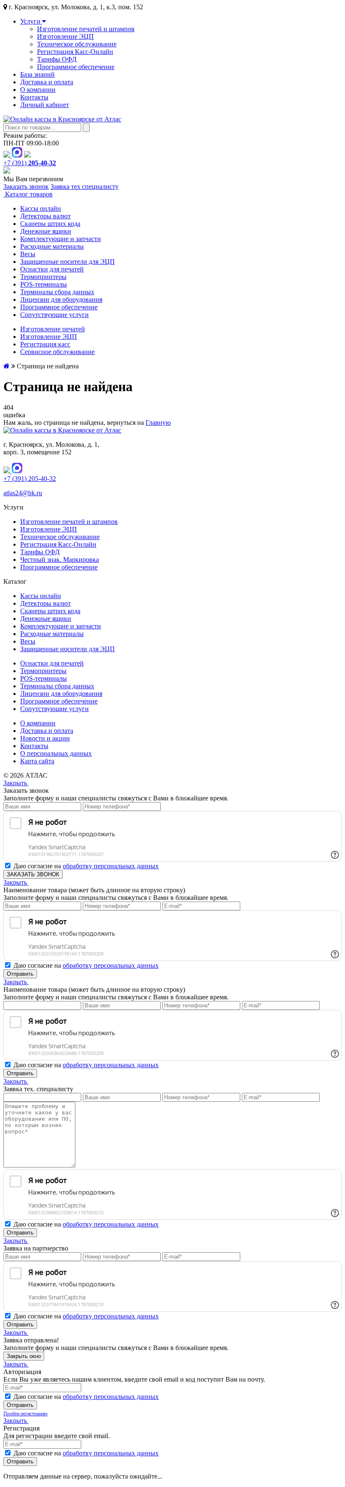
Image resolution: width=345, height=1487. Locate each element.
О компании (38, 89)
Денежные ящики (45, 231)
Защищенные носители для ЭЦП (67, 261)
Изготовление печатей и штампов (86, 28)
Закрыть (16, 782)
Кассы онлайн (40, 208)
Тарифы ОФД (57, 59)
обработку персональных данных (111, 866)
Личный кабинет (44, 104)
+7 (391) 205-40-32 (29, 478)
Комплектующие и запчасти (60, 238)
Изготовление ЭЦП (65, 36)
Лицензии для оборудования (61, 299)
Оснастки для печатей (52, 269)
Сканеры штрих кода (50, 223)
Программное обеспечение (75, 66)
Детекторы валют (45, 216)
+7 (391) (29, 162)
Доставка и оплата (46, 82)
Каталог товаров (28, 194)
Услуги (31, 21)
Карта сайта (37, 761)
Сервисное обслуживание (57, 351)
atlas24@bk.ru (22, 493)
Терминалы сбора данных (57, 291)
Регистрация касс (45, 344)
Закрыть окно (24, 1356)
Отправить (20, 974)
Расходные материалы (52, 246)
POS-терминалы (43, 284)
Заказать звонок (26, 186)
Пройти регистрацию (25, 1414)
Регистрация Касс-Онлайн (75, 51)
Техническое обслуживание (77, 44)
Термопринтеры (43, 276)
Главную (158, 422)
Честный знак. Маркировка (59, 559)
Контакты (34, 97)
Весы (27, 254)
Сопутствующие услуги (54, 314)
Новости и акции (45, 738)
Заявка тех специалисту (84, 186)
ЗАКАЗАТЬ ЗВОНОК (33, 874)
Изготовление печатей (52, 329)
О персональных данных (56, 753)
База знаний (37, 74)
